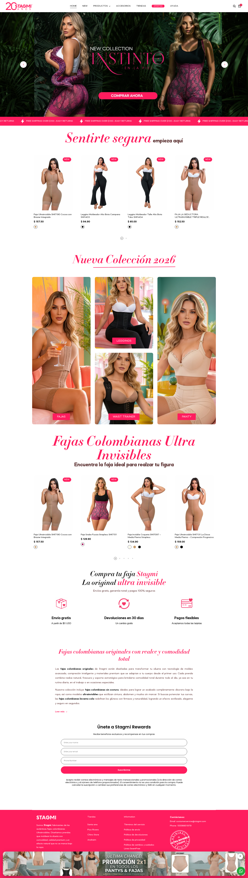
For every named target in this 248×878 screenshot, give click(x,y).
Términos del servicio (134, 824)
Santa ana (92, 824)
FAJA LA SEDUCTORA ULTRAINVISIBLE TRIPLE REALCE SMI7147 (192, 216)
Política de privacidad (134, 840)
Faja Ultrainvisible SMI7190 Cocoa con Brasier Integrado (53, 215)
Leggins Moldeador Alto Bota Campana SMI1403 (100, 215)
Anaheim (91, 840)
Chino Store (93, 835)
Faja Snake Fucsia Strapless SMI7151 (99, 535)
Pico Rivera (93, 830)
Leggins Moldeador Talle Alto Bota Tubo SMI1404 (145, 215)
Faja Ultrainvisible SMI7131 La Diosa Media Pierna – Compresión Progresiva (194, 536)
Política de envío (132, 830)
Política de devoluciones (136, 835)
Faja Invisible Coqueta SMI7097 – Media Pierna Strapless (144, 536)
